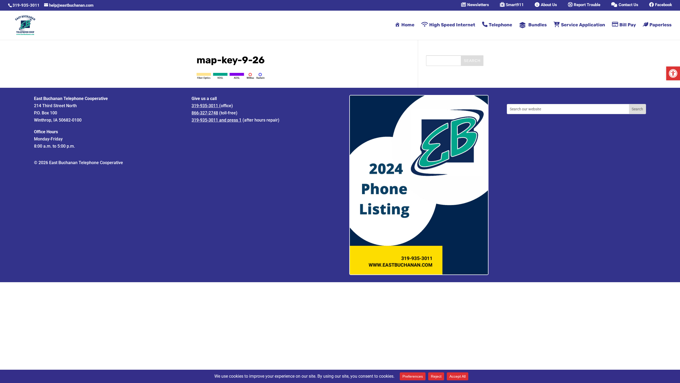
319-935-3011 (26, 5)
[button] (673, 73)
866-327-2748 (205, 112)
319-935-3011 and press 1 (216, 120)
